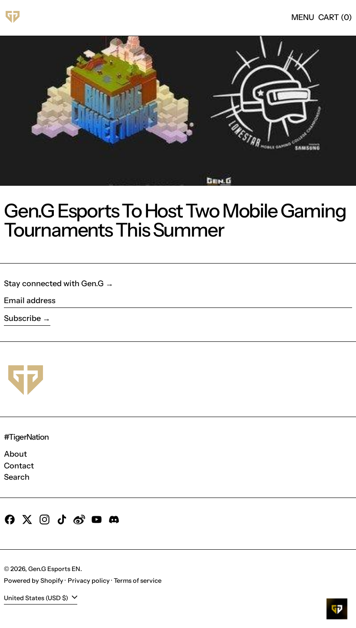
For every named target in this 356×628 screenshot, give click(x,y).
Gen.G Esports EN (54, 569)
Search (17, 477)
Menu (302, 17)
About (15, 454)
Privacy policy (89, 581)
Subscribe (22, 318)
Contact (19, 466)
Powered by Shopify (33, 581)
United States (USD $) (36, 598)
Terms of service (138, 581)
